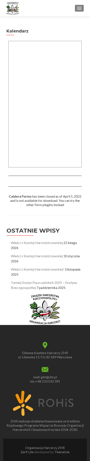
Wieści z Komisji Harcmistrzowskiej (37, 243)
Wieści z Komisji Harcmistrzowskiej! (37, 269)
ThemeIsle (61, 452)
